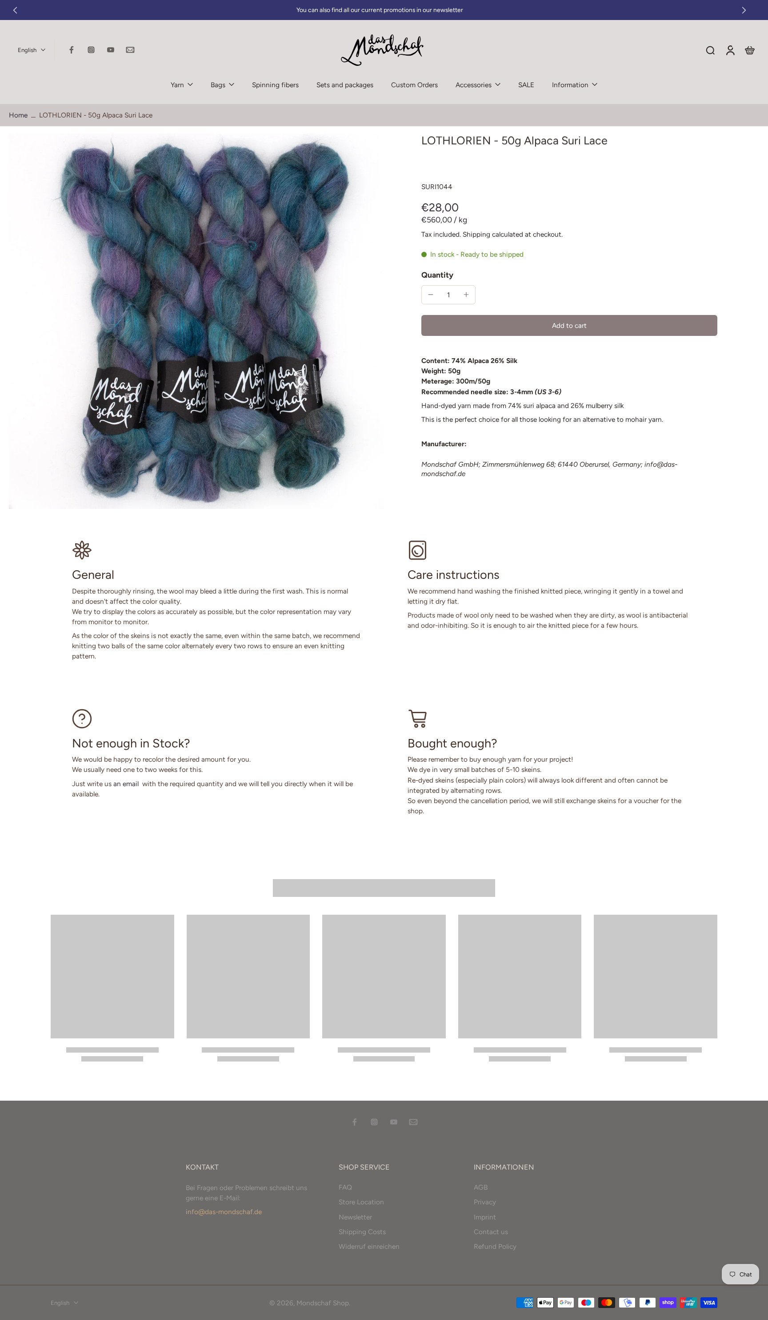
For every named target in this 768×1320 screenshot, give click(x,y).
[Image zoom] (196, 321)
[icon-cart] (749, 50)
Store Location (361, 1202)
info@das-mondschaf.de (224, 1211)
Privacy (485, 1202)
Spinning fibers (275, 85)
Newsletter (355, 1216)
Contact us (491, 1231)
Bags (218, 85)
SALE (526, 85)
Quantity (437, 274)
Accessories (474, 85)
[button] (569, 325)
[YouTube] (110, 50)
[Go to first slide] (744, 10)
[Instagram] (91, 50)
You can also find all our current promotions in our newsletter (379, 9)
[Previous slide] (15, 10)
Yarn (177, 85)
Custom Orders (414, 85)
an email (126, 783)
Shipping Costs (362, 1231)
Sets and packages (344, 85)
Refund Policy (495, 1246)
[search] (710, 50)
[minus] (431, 294)
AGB (481, 1187)
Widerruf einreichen (369, 1246)
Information (570, 85)
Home (18, 115)
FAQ (345, 1187)
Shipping (477, 234)
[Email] (130, 50)
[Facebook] (71, 50)
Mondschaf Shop (322, 1302)
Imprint (485, 1216)
